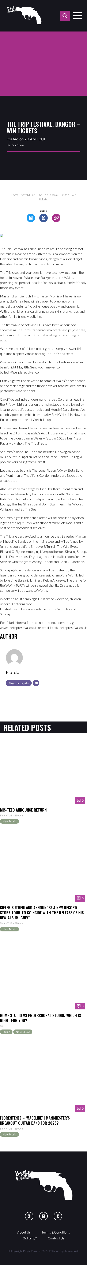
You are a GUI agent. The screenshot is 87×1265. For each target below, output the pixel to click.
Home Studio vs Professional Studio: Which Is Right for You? (40, 1017)
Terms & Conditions (55, 1232)
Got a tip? (30, 1238)
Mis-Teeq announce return (23, 810)
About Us (24, 1232)
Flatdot (13, 672)
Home (15, 195)
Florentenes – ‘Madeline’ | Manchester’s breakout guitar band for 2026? (35, 1120)
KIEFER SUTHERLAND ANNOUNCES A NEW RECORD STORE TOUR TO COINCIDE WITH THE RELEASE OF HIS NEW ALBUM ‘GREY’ (42, 912)
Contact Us (56, 1238)
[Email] (36, 683)
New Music (28, 195)
